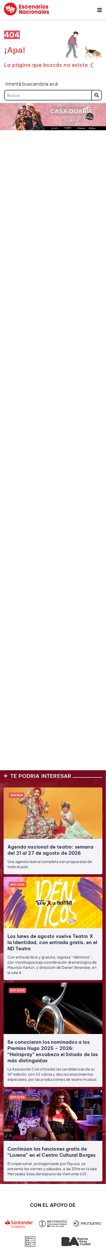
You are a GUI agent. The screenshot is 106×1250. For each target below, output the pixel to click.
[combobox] (47, 95)
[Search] (96, 95)
